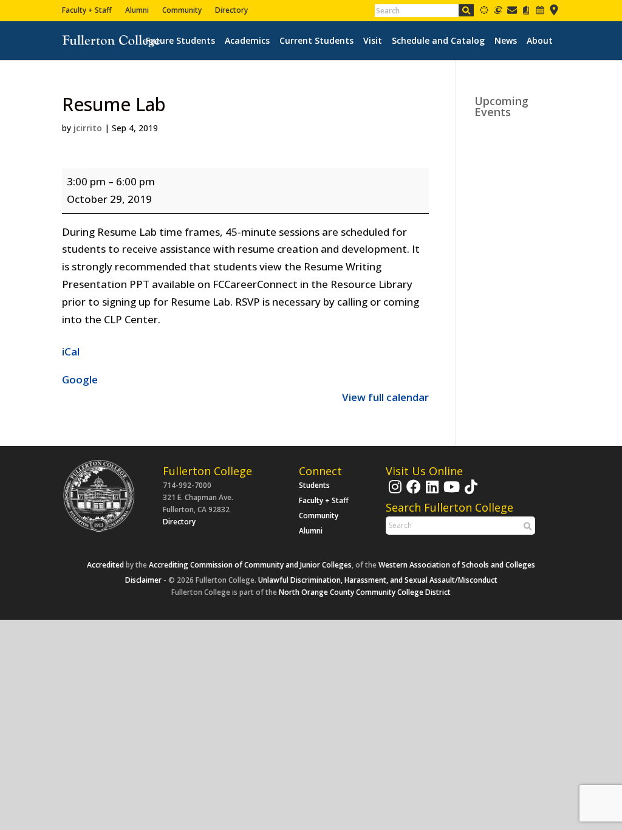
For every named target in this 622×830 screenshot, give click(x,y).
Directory (231, 10)
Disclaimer (143, 580)
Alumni (137, 10)
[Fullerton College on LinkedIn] (431, 492)
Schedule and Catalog (438, 40)
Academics (247, 40)
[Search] (466, 10)
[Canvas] (484, 12)
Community (182, 10)
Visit (372, 40)
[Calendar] (540, 12)
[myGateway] (498, 12)
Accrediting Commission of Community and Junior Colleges (250, 565)
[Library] (526, 12)
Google (80, 379)
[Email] (512, 12)
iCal (71, 351)
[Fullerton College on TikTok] (469, 492)
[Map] (554, 12)
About (540, 40)
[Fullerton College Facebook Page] (412, 492)
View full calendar (385, 397)
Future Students (180, 40)
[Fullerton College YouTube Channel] (450, 492)
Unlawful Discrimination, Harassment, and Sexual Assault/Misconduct (377, 580)
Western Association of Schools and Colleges (456, 565)
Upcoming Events (501, 106)
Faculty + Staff (87, 10)
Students (314, 485)
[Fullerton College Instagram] (394, 492)
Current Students (316, 40)
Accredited (105, 565)
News (505, 40)
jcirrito (87, 128)
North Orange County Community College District (365, 592)
